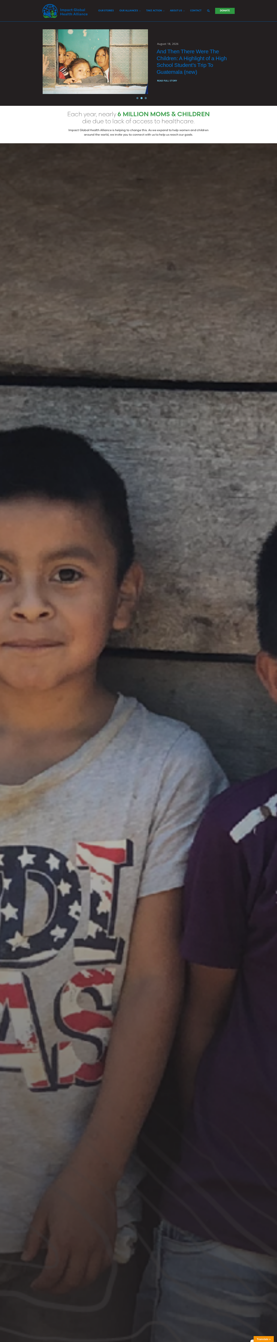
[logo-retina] (65, 5)
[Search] (208, 10)
